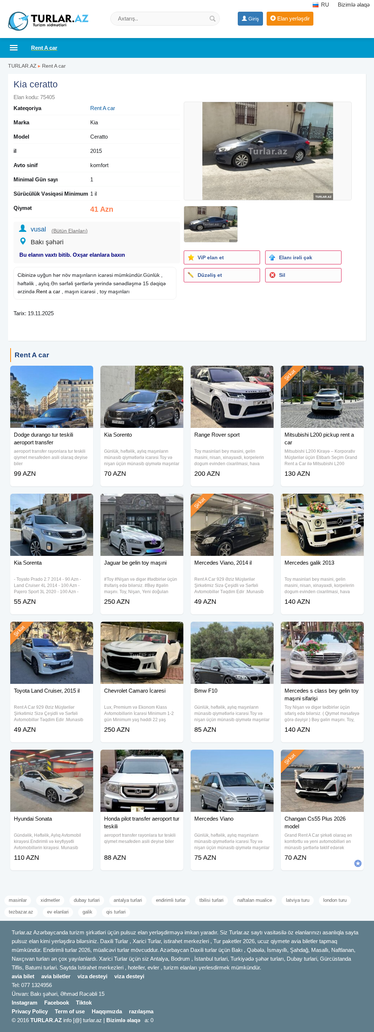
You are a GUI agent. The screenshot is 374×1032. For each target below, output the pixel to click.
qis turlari (116, 912)
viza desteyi (92, 976)
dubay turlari (87, 900)
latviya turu (297, 900)
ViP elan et (211, 257)
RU (324, 4)
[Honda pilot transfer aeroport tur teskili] (141, 759)
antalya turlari (128, 900)
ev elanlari (58, 912)
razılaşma (141, 1011)
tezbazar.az (21, 912)
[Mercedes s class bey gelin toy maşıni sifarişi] (322, 631)
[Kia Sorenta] (51, 503)
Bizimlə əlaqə (354, 4)
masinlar (18, 900)
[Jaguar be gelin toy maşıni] (141, 503)
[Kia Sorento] (141, 375)
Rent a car (48, 291)
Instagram (24, 1002)
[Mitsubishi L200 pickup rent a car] (322, 375)
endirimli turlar (171, 900)
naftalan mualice (254, 900)
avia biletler (55, 976)
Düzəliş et (210, 275)
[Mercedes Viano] (232, 759)
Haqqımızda (107, 1011)
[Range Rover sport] (232, 375)
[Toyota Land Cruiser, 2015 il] (51, 631)
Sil (282, 275)
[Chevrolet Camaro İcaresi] (141, 631)
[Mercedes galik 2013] (322, 503)
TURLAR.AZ (22, 66)
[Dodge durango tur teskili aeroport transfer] (51, 375)
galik (87, 912)
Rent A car (54, 66)
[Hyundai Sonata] (51, 759)
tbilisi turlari (211, 900)
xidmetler (50, 900)
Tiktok (84, 1002)
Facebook (56, 1002)
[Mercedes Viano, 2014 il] (232, 503)
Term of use (70, 1011)
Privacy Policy (30, 1011)
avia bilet (23, 976)
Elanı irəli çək (295, 257)
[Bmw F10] (232, 631)
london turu (335, 900)
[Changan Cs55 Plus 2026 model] (322, 759)
